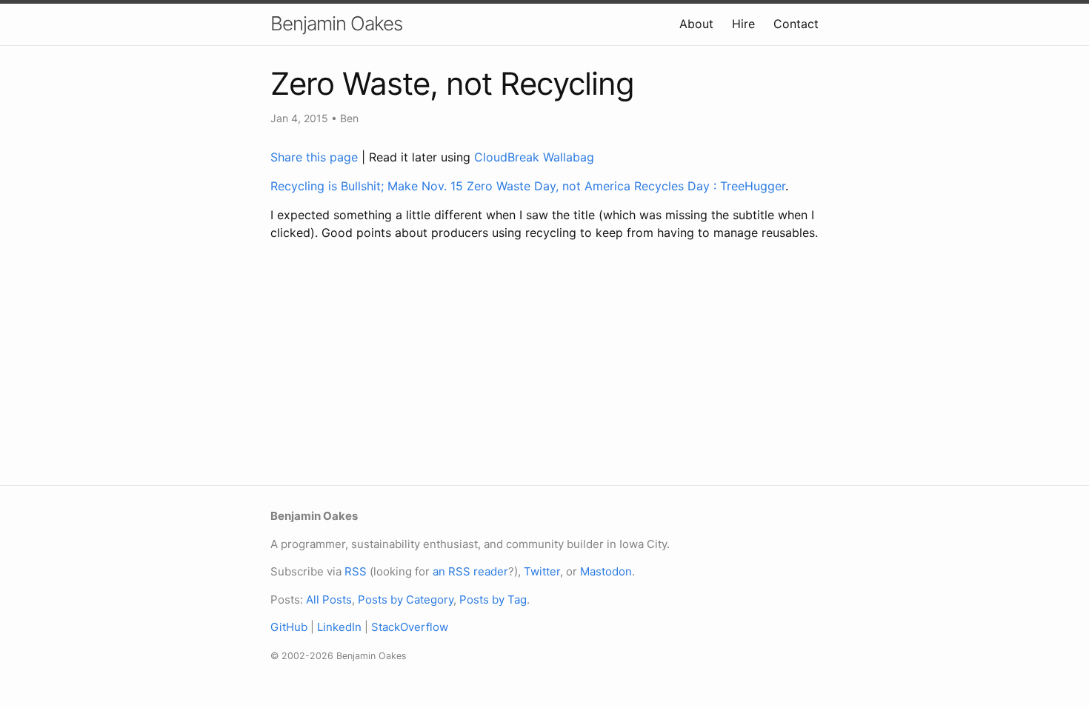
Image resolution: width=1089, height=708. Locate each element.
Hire (743, 23)
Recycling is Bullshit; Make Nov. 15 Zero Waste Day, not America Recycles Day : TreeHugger (527, 185)
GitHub (288, 627)
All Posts (329, 599)
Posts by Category (405, 599)
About (696, 23)
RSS (355, 571)
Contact (796, 23)
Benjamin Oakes (336, 23)
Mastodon (606, 571)
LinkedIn (339, 627)
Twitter (542, 571)
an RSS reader (470, 571)
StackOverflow (409, 627)
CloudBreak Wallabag (534, 157)
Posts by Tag (493, 599)
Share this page (316, 157)
